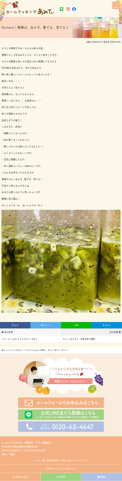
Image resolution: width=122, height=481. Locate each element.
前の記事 (8, 332)
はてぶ (107, 325)
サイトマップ (81, 460)
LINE (76, 325)
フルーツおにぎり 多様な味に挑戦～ (79, 339)
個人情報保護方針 (51, 460)
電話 (103, 477)
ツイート (47, 325)
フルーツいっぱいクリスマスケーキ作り (19, 339)
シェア (16, 325)
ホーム (37, 460)
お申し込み (22, 477)
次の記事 (113, 332)
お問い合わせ (67, 460)
